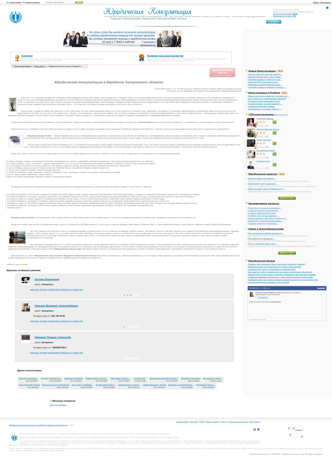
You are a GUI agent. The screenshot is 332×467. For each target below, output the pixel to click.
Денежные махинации (190, 378)
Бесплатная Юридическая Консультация (65, 443)
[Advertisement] (264, 51)
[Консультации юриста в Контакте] (255, 430)
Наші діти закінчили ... (29, 378)
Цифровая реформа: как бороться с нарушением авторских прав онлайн (280, 277)
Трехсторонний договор (29, 385)
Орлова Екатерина (46, 279)
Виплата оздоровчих (74, 378)
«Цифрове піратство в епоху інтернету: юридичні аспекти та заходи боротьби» (283, 280)
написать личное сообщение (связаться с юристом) (56, 289)
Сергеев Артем (263, 161)
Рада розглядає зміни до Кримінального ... (267, 189)
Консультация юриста (22, 66)
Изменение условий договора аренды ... (266, 221)
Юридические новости (263, 174)
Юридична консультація (238, 422)
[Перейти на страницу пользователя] (25, 286)
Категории (194, 422)
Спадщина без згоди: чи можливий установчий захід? (272, 269)
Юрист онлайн (99, 449)
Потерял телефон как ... (51, 378)
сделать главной (15, 2)
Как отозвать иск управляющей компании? (267, 99)
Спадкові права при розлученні (262, 213)
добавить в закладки (32, 2)
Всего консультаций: (285, 14)
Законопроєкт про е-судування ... (263, 184)
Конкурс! (27, 55)
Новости (224, 422)
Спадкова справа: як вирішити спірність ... (267, 87)
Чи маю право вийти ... (106, 385)
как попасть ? (281, 115)
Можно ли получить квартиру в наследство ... (268, 96)
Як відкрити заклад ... (205, 385)
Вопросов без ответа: (284, 16)
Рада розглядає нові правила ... (262, 178)
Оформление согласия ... (129, 385)
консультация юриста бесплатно (57, 449)
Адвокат (154, 437)
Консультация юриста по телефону (102, 443)
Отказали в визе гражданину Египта (264, 101)
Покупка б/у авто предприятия (55, 385)
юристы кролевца (58, 405)
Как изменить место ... (213, 378)
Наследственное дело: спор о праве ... (265, 77)
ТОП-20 (202, 422)
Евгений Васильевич (266, 150)
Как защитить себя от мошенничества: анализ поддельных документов (280, 272)
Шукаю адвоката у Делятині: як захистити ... (267, 218)
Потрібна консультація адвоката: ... (264, 216)
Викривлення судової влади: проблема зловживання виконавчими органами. (282, 274)
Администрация (182, 422)
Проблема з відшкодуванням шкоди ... (265, 85)
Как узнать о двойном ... (82, 385)
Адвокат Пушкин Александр (52, 337)
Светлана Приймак (265, 119)
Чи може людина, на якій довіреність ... (265, 104)
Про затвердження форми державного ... (266, 233)
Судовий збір (139, 378)
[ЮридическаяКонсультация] (148, 13)
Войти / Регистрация (322, 2)
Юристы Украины (213, 422)
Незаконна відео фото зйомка (261, 106)
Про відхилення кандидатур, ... (262, 239)
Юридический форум (261, 260)
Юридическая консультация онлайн (256, 449)
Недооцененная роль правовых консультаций (268, 282)
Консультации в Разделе (264, 92)
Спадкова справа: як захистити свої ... (265, 79)
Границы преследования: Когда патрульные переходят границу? (277, 264)
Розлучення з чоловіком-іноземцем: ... (265, 208)
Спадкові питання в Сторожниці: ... (263, 223)
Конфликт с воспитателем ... (181, 385)
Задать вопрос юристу (28, 437)
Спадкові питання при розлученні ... (264, 211)
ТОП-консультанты (261, 114)
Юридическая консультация (31, 443)
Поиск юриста (39, 66)
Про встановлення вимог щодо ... (263, 244)
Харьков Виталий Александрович (56, 305)
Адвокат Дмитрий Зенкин (268, 129)
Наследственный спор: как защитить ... (265, 74)
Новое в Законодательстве (266, 228)
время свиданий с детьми (154, 385)
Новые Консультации (262, 71)
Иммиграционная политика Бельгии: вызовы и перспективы (274, 267)
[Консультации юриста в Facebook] (258, 430)
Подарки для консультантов (165, 55)
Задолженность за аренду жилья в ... (264, 109)
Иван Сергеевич (264, 140)
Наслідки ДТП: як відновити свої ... (263, 82)
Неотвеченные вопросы (263, 203)
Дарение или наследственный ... (164, 378)
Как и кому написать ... (121, 378)
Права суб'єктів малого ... (96, 378)
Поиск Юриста (254, 422)
